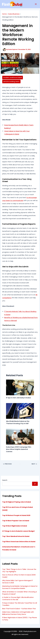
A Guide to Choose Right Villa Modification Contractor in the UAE (18, 598)
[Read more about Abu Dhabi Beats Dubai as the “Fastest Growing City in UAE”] (20, 411)
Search (4, 480)
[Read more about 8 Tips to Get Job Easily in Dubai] (20, 387)
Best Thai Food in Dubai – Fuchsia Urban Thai (19, 609)
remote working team (11, 81)
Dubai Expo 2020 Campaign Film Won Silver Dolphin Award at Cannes (18, 449)
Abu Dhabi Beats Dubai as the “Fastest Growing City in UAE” (17, 422)
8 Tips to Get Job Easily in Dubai (18, 398)
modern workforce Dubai (12, 77)
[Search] (35, 484)
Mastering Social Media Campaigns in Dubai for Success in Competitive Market (20, 587)
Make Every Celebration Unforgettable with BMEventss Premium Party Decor (18, 613)
